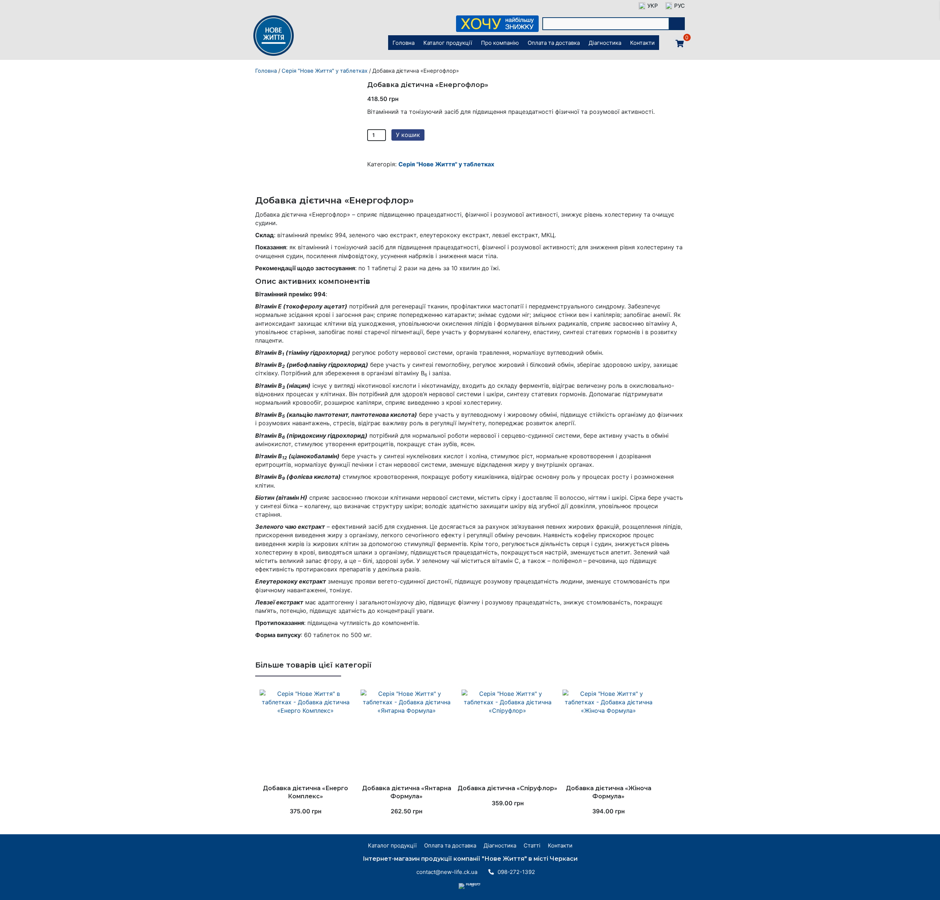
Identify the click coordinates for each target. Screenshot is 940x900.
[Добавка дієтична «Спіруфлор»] (507, 735)
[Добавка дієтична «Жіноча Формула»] (608, 735)
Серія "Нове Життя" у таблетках (325, 71)
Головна (266, 71)
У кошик (408, 134)
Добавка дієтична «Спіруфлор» (507, 788)
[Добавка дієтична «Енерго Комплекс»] (305, 735)
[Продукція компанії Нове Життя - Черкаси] (273, 55)
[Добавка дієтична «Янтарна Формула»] (406, 735)
